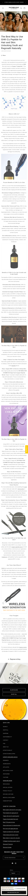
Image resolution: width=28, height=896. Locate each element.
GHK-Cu (3, 568)
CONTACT (5, 740)
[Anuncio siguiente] (25, 2)
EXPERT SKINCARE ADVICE (10, 757)
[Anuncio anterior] (2, 2)
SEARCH (5, 726)
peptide (14, 365)
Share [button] (4, 55)
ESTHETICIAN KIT (7, 750)
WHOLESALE (6, 784)
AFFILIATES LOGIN (8, 770)
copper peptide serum (17, 547)
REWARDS (6, 760)
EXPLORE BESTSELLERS (14, 892)
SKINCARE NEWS (7, 780)
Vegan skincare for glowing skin (11, 816)
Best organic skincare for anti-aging (12, 809)
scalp (25, 487)
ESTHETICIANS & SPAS (9, 753)
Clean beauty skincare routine (10, 834)
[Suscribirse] (23, 857)
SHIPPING (5, 733)
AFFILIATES (6, 767)
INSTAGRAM (6, 774)
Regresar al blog (15, 659)
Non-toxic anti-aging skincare (10, 828)
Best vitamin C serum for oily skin (11, 838)
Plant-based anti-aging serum (10, 812)
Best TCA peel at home (9, 822)
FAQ (4, 743)
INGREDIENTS (7, 763)
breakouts (4, 557)
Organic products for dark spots (11, 831)
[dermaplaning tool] (14, 523)
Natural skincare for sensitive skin (11, 825)
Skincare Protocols (8, 844)
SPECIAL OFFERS (7, 787)
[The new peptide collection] (14, 436)
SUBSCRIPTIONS (7, 800)
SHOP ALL (14, 694)
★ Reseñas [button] (26, 449)
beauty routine (23, 647)
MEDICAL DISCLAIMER (9, 797)
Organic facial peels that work (10, 819)
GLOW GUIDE (14, 690)
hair (14, 506)
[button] (3, 8)
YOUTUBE (5, 777)
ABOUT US (6, 746)
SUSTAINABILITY (7, 736)
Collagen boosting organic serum (11, 841)
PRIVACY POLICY (7, 790)
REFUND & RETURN (8, 794)
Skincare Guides (7, 847)
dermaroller (21, 489)
